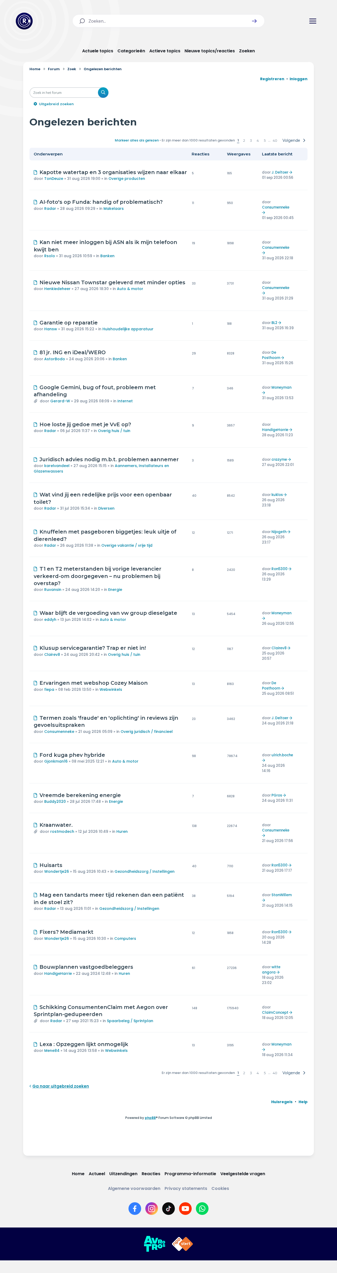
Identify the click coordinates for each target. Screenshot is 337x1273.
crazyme (279, 459)
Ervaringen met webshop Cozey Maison (93, 683)
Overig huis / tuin (114, 430)
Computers (125, 938)
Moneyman (281, 387)
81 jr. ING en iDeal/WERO (72, 352)
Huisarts (50, 865)
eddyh (50, 619)
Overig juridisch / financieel (147, 731)
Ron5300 (279, 568)
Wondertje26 (56, 871)
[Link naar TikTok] (168, 1208)
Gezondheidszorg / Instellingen (145, 871)
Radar (50, 208)
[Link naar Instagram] (151, 1208)
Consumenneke (275, 207)
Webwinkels (111, 689)
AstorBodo (54, 359)
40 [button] (275, 140)
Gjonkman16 (56, 761)
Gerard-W (60, 401)
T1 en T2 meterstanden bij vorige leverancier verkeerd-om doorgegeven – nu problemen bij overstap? (97, 576)
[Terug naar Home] (24, 21)
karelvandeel (57, 465)
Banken (107, 255)
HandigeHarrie (275, 429)
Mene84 (52, 1050)
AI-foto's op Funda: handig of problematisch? (101, 202)
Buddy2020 (55, 801)
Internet (125, 401)
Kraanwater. (56, 825)
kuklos (277, 494)
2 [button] (244, 140)
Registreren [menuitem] (272, 79)
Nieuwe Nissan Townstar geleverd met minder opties (112, 282)
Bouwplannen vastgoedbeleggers (86, 967)
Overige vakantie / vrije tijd (126, 545)
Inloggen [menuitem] (299, 79)
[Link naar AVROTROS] (154, 1244)
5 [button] (265, 140)
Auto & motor (130, 288)
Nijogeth (278, 531)
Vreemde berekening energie (80, 795)
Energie (115, 589)
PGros (276, 795)
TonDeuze (53, 178)
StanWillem (281, 894)
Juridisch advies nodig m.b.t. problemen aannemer (109, 459)
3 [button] (251, 140)
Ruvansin (52, 589)
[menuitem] (282, 1101)
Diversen (106, 508)
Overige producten (126, 178)
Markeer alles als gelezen (137, 140)
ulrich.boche (282, 755)
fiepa (49, 689)
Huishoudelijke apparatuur (127, 329)
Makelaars (113, 208)
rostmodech (62, 831)
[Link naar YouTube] (185, 1208)
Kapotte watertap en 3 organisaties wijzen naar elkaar (113, 172)
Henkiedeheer (57, 288)
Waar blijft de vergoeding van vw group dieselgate (108, 613)
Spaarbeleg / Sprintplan (130, 1020)
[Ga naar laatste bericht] (291, 172)
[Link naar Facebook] (134, 1208)
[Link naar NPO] (182, 1244)
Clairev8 (52, 654)
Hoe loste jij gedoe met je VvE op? (85, 424)
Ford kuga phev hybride (72, 755)
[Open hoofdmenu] (312, 21)
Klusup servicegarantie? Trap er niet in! (92, 648)
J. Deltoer (279, 172)
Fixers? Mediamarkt (66, 932)
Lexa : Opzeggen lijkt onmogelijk (83, 1044)
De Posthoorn (271, 355)
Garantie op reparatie (68, 322)
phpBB (150, 1117)
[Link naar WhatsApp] (202, 1208)
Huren (122, 831)
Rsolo (49, 255)
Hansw (50, 329)
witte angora (271, 970)
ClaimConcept (275, 1012)
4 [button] (258, 140)
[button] (254, 21)
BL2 (274, 322)
